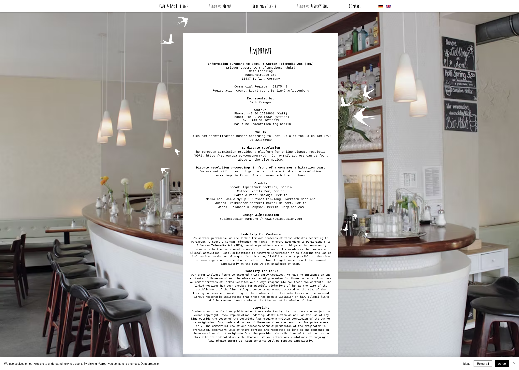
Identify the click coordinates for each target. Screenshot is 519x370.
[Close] (514, 363)
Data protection (150, 363)
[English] (387, 6)
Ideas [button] (466, 363)
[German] (379, 6)
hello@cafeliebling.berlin (268, 124)
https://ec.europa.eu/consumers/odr (237, 156)
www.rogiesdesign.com (283, 219)
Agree (502, 363)
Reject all (483, 363)
